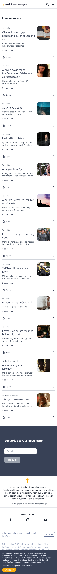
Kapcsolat (49, 534)
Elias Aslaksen (7, 50)
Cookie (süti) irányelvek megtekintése (17, 566)
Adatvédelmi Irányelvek (13, 533)
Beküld (12, 459)
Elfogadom (9, 570)
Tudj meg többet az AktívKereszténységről (28, 503)
